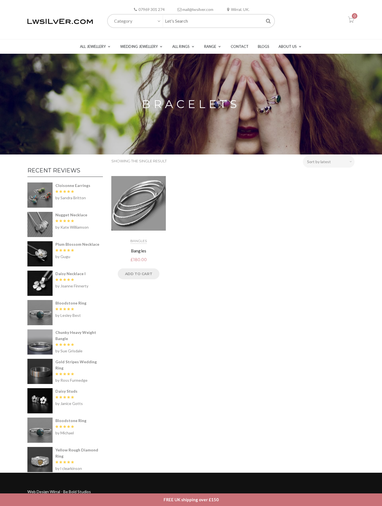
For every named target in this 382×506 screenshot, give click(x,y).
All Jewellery (93, 46)
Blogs (263, 46)
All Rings (181, 46)
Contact (240, 46)
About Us (288, 46)
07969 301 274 (151, 9)
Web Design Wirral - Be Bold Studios (59, 491)
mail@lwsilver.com (197, 9)
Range (210, 46)
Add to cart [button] (138, 273)
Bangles (138, 241)
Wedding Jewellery (139, 46)
